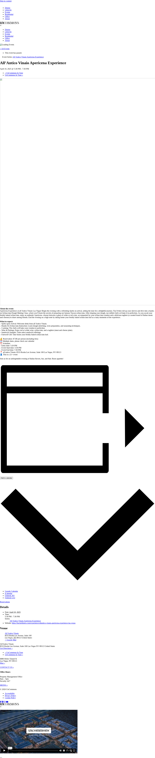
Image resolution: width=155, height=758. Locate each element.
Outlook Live (10, 598)
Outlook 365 (10, 596)
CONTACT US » (7, 667)
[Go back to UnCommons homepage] (9, 4)
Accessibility (10, 693)
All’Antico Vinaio (12, 633)
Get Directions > (6, 648)
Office (7, 16)
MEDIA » (4, 685)
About (7, 19)
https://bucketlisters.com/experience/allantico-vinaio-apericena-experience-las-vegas (43, 623)
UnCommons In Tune (14, 73)
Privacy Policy (10, 696)
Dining (7, 8)
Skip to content (6, 1)
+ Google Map (10, 640)
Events (7, 12)
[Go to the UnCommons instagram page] (5, 702)
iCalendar (8, 593)
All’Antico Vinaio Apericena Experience (25, 621)
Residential (9, 14)
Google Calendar (11, 591)
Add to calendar (6, 478)
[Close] (1, 757)
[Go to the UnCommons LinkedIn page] (2, 702)
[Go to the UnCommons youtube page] (7, 702)
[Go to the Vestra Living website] (9, 705)
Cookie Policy (10, 698)
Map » (2, 663)
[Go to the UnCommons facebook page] (0, 702)
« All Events (4, 49)
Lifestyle (8, 10)
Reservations (5, 602)
